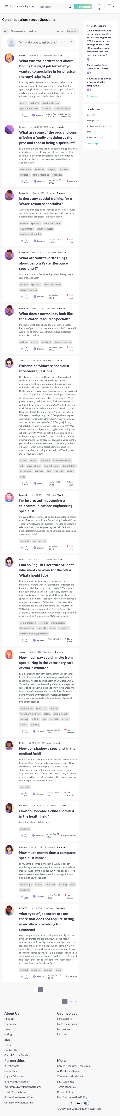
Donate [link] (61, 1034)
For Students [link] (64, 1018)
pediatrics (39, 169)
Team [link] (7, 1029)
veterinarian (26, 708)
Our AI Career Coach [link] (16, 1055)
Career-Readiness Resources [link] (73, 1065)
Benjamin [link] (23, 193)
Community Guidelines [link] (70, 1076)
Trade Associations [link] (15, 1092)
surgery (51, 169)
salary (47, 714)
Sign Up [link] (99, 6)
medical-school (51, 466)
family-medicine (41, 175)
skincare (39, 471)
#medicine (95, 137)
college (23, 342)
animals (54, 708)
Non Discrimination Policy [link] (72, 1097)
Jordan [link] (22, 652)
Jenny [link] (21, 360)
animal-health (60, 714)
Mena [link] (21, 559)
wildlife (35, 719)
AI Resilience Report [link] (68, 1071)
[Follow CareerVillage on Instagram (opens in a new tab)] (86, 1103)
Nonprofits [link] (10, 1071)
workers (48, 970)
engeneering (39, 541)
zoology (24, 719)
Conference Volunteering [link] (18, 1102)
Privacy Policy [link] (65, 1092)
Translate (58, 55)
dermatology (69, 466)
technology (26, 884)
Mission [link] (9, 1018)
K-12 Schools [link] (11, 1065)
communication (28, 623)
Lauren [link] (22, 55)
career (23, 103)
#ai (91, 115)
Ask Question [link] (83, 6)
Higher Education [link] (14, 1076)
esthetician (25, 471)
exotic (65, 719)
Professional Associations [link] (19, 1097)
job (22, 466)
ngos (52, 628)
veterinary (41, 708)
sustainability (58, 623)
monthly (35, 724)
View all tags (92, 143)
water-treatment (52, 223)
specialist (46, 108)
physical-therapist (29, 108)
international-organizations (34, 633)
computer (50, 884)
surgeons (25, 175)
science (24, 223)
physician (63, 169)
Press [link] (7, 1044)
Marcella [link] (23, 847)
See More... (92, 96)
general (24, 970)
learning (63, 884)
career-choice (34, 466)
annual (23, 724)
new (72, 884)
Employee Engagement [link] (17, 1081)
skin (49, 471)
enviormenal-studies (30, 234)
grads (58, 970)
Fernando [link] (23, 495)
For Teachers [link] (64, 1029)
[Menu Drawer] (6, 7)
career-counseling (62, 460)
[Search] (70, 6)
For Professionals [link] (67, 1023)
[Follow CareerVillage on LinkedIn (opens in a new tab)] (79, 1103)
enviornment (26, 229)
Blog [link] (7, 1039)
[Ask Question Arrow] (70, 42)
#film (92, 132)
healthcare (25, 169)
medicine (45, 460)
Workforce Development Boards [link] (22, 1086)
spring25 (34, 103)
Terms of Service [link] (66, 1086)
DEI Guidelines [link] (65, 1081)
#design (93, 121)
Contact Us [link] (10, 1050)
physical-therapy (50, 103)
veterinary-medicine (30, 714)
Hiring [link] (8, 1034)
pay (44, 719)
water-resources (45, 229)
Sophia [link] (22, 127)
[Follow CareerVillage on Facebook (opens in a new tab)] (72, 1103)
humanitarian (27, 628)
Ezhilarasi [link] (23, 805)
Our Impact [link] (10, 1023)
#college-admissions (99, 126)
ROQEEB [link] (23, 908)
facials (70, 471)
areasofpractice (62, 108)
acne (22, 476)
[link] (40, 86)
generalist (63, 628)
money (38, 884)
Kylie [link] (21, 743)
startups (44, 623)
